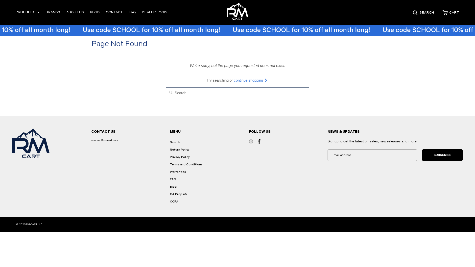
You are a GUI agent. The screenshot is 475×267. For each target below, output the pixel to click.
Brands (53, 12)
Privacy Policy (180, 157)
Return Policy (180, 150)
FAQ (132, 12)
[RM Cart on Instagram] (251, 141)
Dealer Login (154, 12)
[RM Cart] (237, 12)
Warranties (178, 172)
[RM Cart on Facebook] (259, 141)
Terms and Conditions (186, 164)
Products (26, 12)
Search (175, 142)
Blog (95, 12)
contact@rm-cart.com (104, 140)
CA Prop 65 (178, 194)
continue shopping (249, 80)
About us (75, 12)
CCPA (174, 201)
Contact (114, 12)
